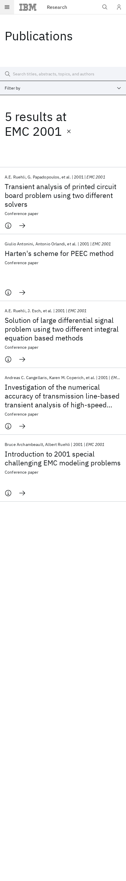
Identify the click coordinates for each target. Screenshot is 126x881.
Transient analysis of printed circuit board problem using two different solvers (60, 195)
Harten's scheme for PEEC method (59, 253)
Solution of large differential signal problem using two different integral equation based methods (62, 329)
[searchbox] (63, 74)
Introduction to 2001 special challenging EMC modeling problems (63, 458)
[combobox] (63, 88)
